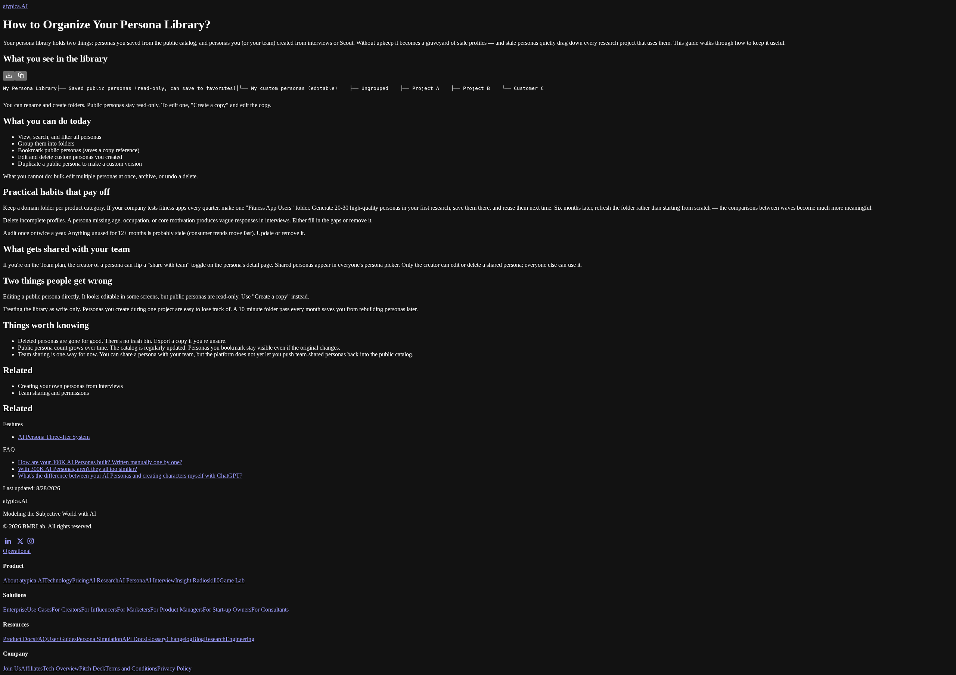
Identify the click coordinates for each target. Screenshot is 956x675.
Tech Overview (61, 668)
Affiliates (32, 668)
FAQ (41, 639)
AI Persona (131, 580)
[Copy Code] (21, 76)
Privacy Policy (174, 668)
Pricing (80, 580)
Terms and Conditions (131, 668)
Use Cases (39, 609)
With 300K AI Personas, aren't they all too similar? (77, 469)
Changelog (179, 639)
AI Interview (160, 580)
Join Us (12, 668)
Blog (198, 639)
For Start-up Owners (227, 609)
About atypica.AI (23, 580)
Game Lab (232, 580)
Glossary (156, 639)
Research (215, 639)
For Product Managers (176, 609)
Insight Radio (191, 580)
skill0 (213, 580)
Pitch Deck (92, 668)
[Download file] (9, 76)
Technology (58, 580)
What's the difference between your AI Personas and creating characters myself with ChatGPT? (130, 475)
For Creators (66, 609)
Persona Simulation (99, 639)
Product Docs (19, 639)
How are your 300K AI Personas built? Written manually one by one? (100, 462)
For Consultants (270, 609)
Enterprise (15, 609)
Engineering (240, 639)
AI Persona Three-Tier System (54, 437)
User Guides (62, 639)
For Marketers (133, 609)
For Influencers (99, 609)
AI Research (103, 580)
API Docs (134, 639)
